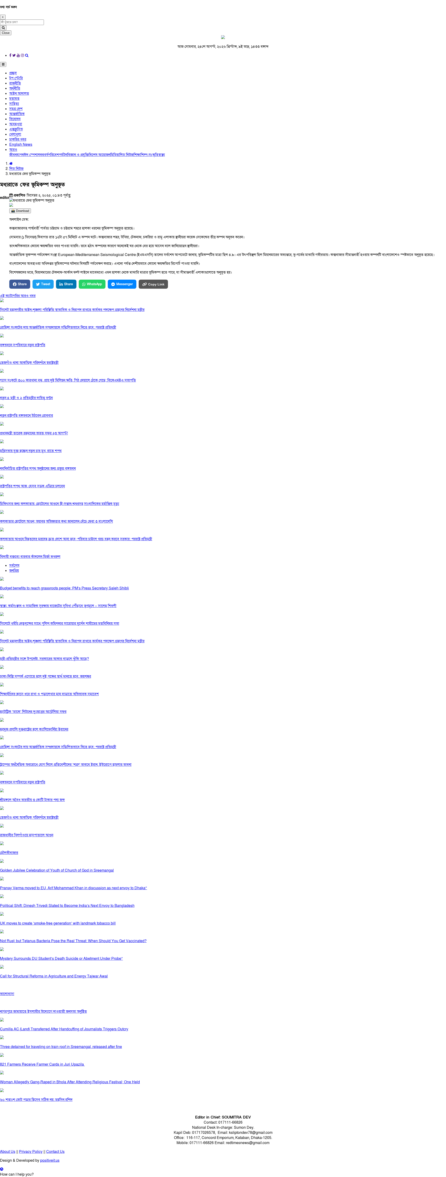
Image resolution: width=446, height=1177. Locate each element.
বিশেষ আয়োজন (99, 154)
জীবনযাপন (16, 154)
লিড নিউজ (126, 154)
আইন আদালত (19, 93)
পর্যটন (63, 154)
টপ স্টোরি (16, 78)
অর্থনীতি (14, 88)
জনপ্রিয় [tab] (14, 570)
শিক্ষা (137, 154)
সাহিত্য (14, 103)
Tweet (45, 284)
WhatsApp (94, 284)
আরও (13, 149)
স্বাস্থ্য (161, 154)
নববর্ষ (44, 154)
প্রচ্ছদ (13, 73)
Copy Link (156, 284)
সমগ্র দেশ (16, 108)
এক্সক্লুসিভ (16, 129)
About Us (7, 1151)
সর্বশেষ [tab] (14, 565)
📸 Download (20, 211)
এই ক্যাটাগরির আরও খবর (18, 295)
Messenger (124, 284)
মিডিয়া (114, 154)
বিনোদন (14, 119)
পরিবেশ (53, 154)
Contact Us (55, 1151)
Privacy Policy (31, 1151)
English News (20, 144)
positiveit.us (49, 1160)
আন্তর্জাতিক (17, 113)
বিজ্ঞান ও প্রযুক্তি (78, 154)
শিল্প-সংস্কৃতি (149, 154)
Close (6, 33)
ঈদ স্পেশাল (32, 154)
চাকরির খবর (17, 139)
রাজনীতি (15, 83)
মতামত (14, 98)
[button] (17, 1174)
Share (22, 284)
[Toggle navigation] (3, 64)
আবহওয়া (15, 124)
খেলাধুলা (15, 134)
